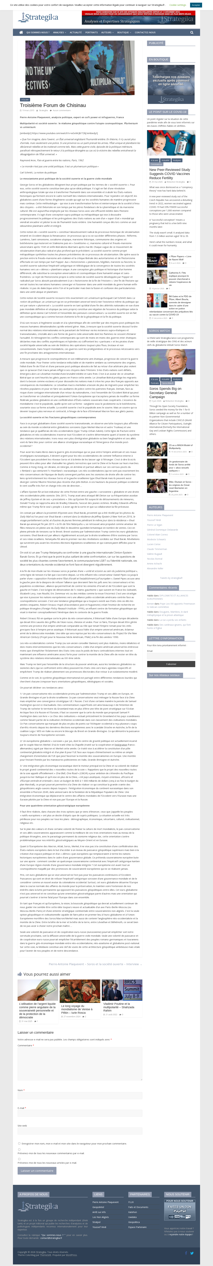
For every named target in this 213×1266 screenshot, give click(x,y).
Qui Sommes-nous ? (38, 32)
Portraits (91, 32)
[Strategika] (21, 32)
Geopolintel (98, 1207)
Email (149, 650)
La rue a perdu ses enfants (172, 619)
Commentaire (26, 1045)
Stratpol (96, 1222)
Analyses (58, 32)
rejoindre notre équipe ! (181, 1234)
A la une (25, 99)
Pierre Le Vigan (154, 524)
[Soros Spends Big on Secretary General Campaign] (171, 350)
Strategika (43, 110)
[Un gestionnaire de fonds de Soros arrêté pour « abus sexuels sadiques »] (157, 460)
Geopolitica (134, 1222)
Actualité (76, 32)
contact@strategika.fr (51, 1238)
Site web (22, 1125)
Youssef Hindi (154, 520)
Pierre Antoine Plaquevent (160, 515)
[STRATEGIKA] (38, 1201)
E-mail (22, 1107)
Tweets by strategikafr (171, 577)
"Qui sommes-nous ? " (54, 1235)
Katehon (132, 1212)
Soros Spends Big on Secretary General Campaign (165, 393)
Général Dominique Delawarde (162, 529)
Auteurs (106, 32)
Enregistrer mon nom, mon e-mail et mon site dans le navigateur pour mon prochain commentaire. (74, 1143)
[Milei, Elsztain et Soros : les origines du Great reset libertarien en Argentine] (157, 480)
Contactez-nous (145, 32)
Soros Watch (167, 383)
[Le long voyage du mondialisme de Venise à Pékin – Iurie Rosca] (80, 981)
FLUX (131, 1202)
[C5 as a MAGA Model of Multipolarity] (157, 443)
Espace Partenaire (137, 1227)
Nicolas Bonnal (154, 558)
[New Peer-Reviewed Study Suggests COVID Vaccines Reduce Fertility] (171, 131)
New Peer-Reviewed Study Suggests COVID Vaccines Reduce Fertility (169, 174)
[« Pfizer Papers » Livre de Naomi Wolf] (157, 255)
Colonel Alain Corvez (157, 534)
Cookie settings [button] (177, 4)
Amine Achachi (154, 563)
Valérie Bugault (154, 553)
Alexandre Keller (155, 568)
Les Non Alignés (100, 1217)
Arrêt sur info (99, 1212)
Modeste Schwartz (156, 539)
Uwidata (132, 1217)
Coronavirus (156, 164)
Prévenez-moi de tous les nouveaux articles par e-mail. (47, 1162)
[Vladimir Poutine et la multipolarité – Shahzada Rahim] (122, 981)
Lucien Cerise (153, 544)
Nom (21, 1090)
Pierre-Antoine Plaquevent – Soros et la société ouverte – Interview (95, 964)
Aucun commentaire (61, 110)
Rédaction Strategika (176, 182)
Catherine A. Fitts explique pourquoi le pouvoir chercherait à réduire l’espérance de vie (180, 279)
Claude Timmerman (157, 549)
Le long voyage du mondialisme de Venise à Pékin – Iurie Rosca (76, 1009)
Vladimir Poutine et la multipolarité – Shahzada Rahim (118, 1007)
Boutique (123, 32)
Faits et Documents (138, 1207)
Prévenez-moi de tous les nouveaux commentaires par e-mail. (51, 1153)
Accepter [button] (196, 5)
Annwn (150, 603)
